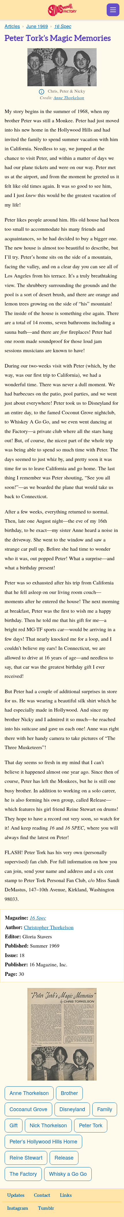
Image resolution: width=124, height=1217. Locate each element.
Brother (69, 1092)
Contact (42, 1195)
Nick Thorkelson (48, 1125)
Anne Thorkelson (69, 97)
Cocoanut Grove (28, 1109)
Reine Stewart (26, 1157)
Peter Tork (90, 1125)
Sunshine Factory (62, 9)
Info (41, 92)
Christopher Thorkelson (49, 927)
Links (66, 1195)
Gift (14, 1125)
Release (64, 1157)
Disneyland (72, 1109)
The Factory (23, 1173)
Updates (15, 1195)
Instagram (17, 1208)
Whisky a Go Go (68, 1173)
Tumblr (46, 1208)
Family (104, 1109)
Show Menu (113, 9)
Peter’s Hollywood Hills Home (43, 1141)
